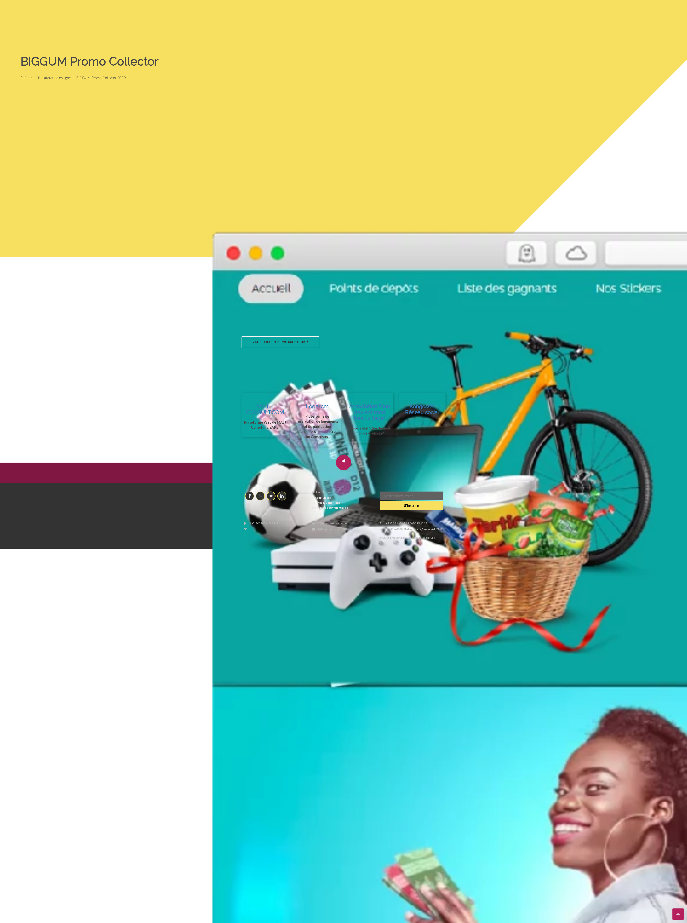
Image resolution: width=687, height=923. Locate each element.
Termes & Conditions (326, 502)
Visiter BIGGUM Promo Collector (279, 342)
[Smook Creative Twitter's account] (271, 496)
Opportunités (321, 497)
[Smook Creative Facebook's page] (250, 496)
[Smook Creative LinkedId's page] (282, 496)
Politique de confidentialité (330, 507)
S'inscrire (411, 505)
